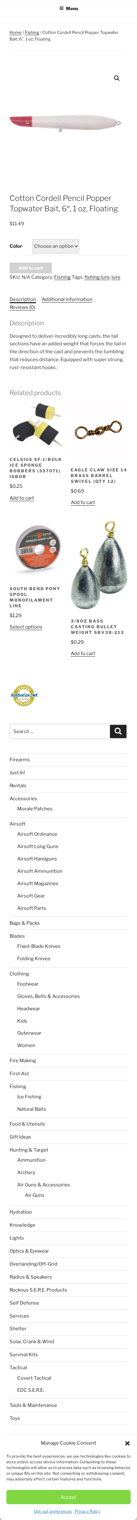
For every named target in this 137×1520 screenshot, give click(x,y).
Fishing (32, 32)
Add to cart (30, 268)
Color (16, 246)
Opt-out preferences (53, 1511)
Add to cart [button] (22, 498)
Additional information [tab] (67, 299)
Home (16, 32)
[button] (127, 1443)
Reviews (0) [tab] (22, 307)
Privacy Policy (87, 1511)
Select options (26, 627)
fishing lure (97, 277)
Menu (72, 8)
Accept (68, 1497)
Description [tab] (23, 299)
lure (116, 277)
